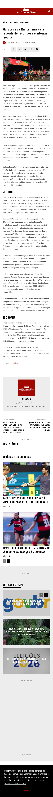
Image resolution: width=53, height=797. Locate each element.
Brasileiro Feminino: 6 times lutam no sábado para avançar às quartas (26, 550)
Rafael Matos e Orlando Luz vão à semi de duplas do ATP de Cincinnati (25, 500)
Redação (11, 43)
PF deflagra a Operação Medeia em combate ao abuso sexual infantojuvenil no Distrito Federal (13, 427)
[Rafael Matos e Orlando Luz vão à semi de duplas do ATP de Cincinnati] (26, 479)
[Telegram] (36, 49)
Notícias (14, 22)
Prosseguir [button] (26, 790)
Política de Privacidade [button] (15, 784)
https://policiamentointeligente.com (27, 403)
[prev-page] (4, 561)
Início (5, 22)
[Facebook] (13, 49)
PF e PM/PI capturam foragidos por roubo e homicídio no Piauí (26, 603)
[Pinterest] (25, 49)
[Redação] (5, 42)
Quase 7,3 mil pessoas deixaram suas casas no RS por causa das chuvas (39, 426)
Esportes (24, 22)
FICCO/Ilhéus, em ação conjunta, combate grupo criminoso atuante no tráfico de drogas (26, 631)
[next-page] (8, 561)
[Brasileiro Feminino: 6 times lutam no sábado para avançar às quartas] (26, 529)
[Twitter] (19, 49)
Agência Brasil (13, 363)
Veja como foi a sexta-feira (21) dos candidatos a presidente (26, 660)
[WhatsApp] (31, 49)
